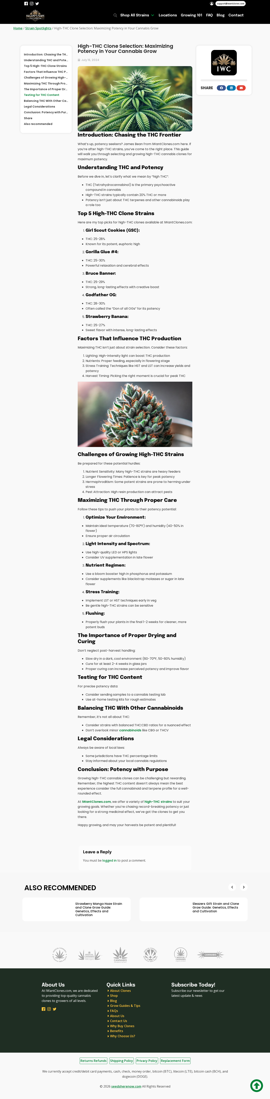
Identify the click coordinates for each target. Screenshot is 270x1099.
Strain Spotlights (38, 28)
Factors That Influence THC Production (46, 72)
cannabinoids (130, 730)
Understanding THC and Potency (46, 60)
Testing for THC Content (41, 95)
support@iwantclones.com (230, 3)
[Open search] (115, 15)
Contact (236, 15)
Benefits (116, 1031)
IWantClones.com (96, 801)
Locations (168, 15)
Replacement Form (175, 1061)
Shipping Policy (121, 1061)
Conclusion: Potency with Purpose (46, 112)
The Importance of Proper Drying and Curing (46, 89)
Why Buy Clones (122, 1026)
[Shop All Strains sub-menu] (153, 15)
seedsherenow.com (126, 1086)
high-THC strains (158, 801)
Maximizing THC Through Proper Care (46, 83)
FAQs (114, 1011)
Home (18, 28)
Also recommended (38, 124)
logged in (109, 860)
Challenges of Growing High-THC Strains (46, 78)
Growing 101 (191, 15)
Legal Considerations (39, 107)
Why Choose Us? (122, 1036)
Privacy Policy (147, 1061)
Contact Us (118, 1021)
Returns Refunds (93, 1061)
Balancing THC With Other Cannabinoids (46, 101)
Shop (114, 995)
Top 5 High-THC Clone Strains (45, 66)
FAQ (209, 15)
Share (28, 118)
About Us (117, 1016)
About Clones (120, 990)
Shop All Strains (134, 15)
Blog (221, 15)
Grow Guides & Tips (125, 1005)
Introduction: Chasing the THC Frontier (46, 54)
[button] (221, 88)
